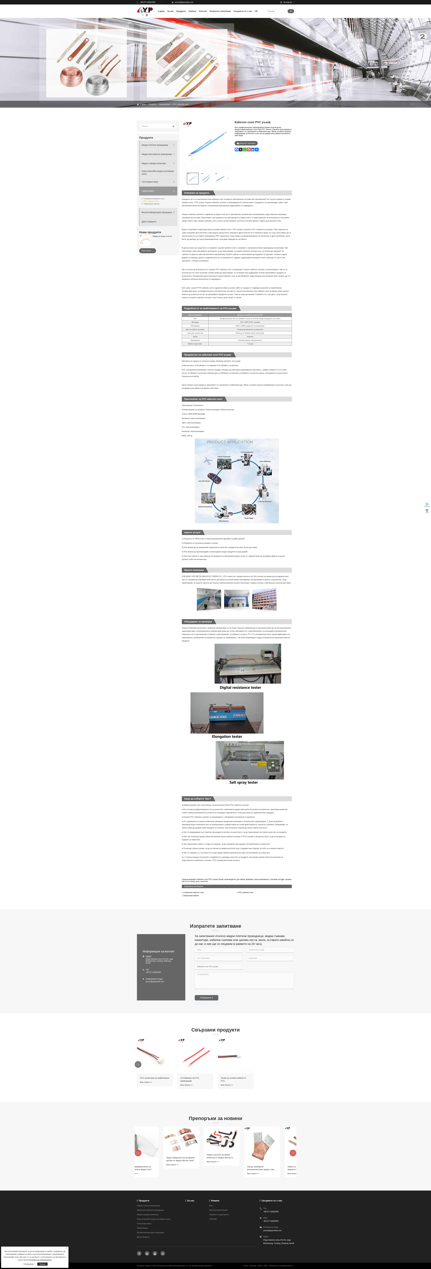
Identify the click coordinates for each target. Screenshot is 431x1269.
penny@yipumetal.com (184, 2)
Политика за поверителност (281, 1266)
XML (266, 1266)
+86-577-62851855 (147, 2)
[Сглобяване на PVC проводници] (195, 1056)
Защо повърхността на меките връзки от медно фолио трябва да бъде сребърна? (154, 1159)
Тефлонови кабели (151, 204)
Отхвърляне (28, 1264)
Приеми (42, 1264)
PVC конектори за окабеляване (154, 1078)
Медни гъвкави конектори (154, 163)
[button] (138, 1064)
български (287, 2)
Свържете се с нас (272, 1201)
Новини (215, 1201)
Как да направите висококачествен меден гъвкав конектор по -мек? (235, 1168)
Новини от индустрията (219, 1215)
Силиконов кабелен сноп (154, 199)
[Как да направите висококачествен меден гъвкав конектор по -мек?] (236, 1144)
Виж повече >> (146, 1082)
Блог (211, 1206)
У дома (143, 104)
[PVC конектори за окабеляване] (155, 1056)
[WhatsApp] (163, 1253)
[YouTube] (155, 1253)
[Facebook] (139, 1253)
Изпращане (206, 998)
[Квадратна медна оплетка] (144, 241)
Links (245, 1266)
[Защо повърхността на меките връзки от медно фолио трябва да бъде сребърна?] (155, 1140)
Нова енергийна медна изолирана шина (158, 172)
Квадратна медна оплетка (162, 236)
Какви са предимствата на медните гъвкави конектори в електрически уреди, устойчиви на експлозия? (276, 1168)
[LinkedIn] (147, 1253)
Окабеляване (164, 104)
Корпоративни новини (218, 1210)
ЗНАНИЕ (213, 1219)
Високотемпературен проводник (157, 212)
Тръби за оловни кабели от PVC (233, 1079)
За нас (190, 1201)
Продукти (152, 104)
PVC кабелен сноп (181, 104)
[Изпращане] (291, 11)
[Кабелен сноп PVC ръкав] (193, 178)
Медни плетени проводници (155, 145)
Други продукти (149, 221)
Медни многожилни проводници (157, 154)
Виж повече (147, 251)
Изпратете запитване (247, 143)
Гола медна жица (150, 182)
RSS (260, 1266)
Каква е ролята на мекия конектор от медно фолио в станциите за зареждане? (193, 1156)
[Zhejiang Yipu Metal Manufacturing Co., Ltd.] (145, 11)
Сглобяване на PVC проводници (189, 1079)
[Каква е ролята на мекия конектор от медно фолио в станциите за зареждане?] (195, 1138)
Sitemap (253, 1266)
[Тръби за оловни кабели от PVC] (236, 1056)
